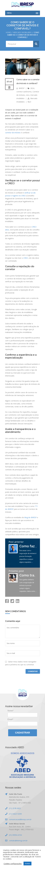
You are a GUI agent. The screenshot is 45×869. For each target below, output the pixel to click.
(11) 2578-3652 (15, 808)
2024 (32, 88)
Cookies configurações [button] (13, 863)
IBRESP (21, 88)
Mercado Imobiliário (22, 32)
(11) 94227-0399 (15, 814)
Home (8, 32)
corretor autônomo (24, 91)
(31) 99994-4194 (15, 835)
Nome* (10, 711)
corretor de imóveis (12, 132)
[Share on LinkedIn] (17, 602)
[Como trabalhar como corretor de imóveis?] (13, 582)
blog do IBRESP (30, 517)
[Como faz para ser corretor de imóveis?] (13, 552)
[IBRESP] (22, 5)
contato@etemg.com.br (18, 840)
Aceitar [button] (27, 863)
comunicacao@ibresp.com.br (20, 819)
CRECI (25, 258)
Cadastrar (22, 732)
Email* (10, 719)
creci (27, 95)
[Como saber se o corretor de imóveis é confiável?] (22, 74)
